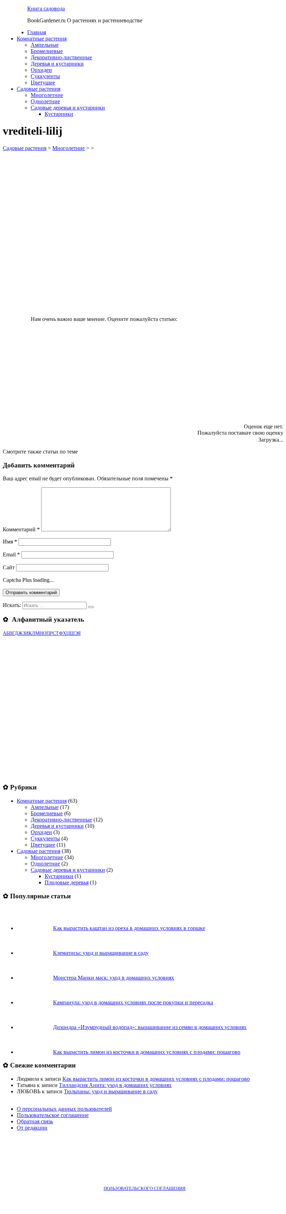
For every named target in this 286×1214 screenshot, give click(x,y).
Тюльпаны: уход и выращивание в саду (111, 1091)
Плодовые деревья (67, 882)
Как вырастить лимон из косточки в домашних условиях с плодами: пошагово (146, 1052)
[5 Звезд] (190, 402)
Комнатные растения (42, 39)
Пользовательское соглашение (53, 1115)
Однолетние (45, 101)
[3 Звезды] (231, 348)
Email (11, 554)
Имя (10, 542)
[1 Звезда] (231, 295)
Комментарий (21, 529)
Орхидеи (41, 70)
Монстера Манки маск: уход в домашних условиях (113, 978)
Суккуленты (45, 76)
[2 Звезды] (126, 348)
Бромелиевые (47, 51)
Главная (36, 32)
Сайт (9, 567)
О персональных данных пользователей (64, 1109)
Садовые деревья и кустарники (68, 108)
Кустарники (59, 114)
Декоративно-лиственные (61, 57)
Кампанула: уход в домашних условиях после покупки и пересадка (133, 1002)
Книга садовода (46, 9)
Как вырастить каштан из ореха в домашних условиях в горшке (129, 928)
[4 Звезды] (85, 402)
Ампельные (45, 45)
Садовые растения (38, 89)
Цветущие (43, 82)
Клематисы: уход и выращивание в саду (101, 953)
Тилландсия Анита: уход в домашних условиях (115, 1085)
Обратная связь (35, 1121)
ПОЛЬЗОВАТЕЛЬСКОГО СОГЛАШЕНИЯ (145, 1188)
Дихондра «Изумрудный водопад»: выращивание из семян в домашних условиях (150, 1027)
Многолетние (47, 95)
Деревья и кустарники (57, 64)
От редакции (32, 1128)
